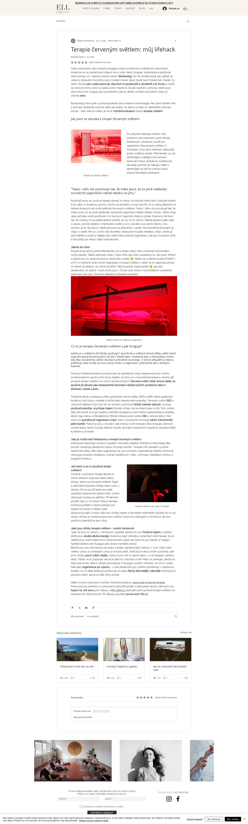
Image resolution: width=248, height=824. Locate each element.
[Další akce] (175, 41)
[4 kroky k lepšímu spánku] (124, 649)
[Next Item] (209, 760)
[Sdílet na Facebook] (72, 607)
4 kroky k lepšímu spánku (122, 666)
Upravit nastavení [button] (195, 819)
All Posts (61, 21)
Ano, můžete (233, 819)
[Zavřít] (244, 819)
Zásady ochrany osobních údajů (93, 820)
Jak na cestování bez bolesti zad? (169, 668)
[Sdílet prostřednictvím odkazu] (93, 607)
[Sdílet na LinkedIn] (86, 607)
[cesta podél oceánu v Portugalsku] (77, 649)
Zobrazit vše (185, 632)
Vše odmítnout (214, 819)
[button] (91, 8)
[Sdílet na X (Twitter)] (79, 607)
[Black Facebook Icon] (178, 798)
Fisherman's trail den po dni (77, 666)
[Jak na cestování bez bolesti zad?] (170, 649)
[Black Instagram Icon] (169, 798)
